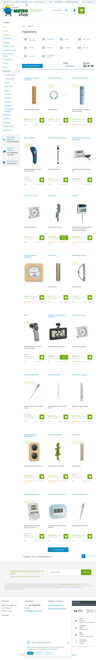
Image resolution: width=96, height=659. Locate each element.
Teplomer (52, 195)
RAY (25, 315)
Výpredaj (6, 35)
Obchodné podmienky (72, 2)
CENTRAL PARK (54, 375)
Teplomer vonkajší (79, 375)
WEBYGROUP (72, 655)
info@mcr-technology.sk (21, 2)
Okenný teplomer (55, 78)
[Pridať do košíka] (41, 120)
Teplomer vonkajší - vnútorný (32, 79)
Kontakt (90, 2)
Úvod (7, 2)
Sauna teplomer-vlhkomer (31, 256)
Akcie (4, 27)
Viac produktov (58, 550)
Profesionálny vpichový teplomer (81, 139)
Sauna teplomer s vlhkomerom (31, 435)
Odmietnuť (48, 653)
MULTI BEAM (29, 138)
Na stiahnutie (59, 2)
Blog (50, 2)
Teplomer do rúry (31, 195)
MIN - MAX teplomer (80, 78)
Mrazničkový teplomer (57, 494)
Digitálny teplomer (31, 494)
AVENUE (75, 195)
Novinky (6, 31)
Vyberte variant (64, 238)
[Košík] (82, 10)
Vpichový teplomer (79, 494)
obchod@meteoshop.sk (33, 611)
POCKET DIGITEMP (31, 375)
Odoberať (86, 572)
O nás (83, 2)
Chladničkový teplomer (57, 138)
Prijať (30, 653)
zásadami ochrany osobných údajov (68, 584)
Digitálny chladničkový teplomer (57, 316)
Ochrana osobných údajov (57, 608)
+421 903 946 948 (38, 2)
